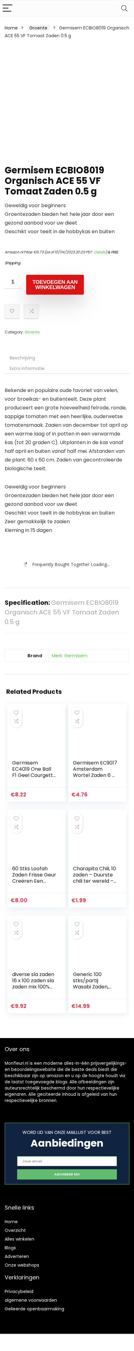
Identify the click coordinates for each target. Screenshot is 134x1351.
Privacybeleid (19, 1291)
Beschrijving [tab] (22, 358)
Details (99, 252)
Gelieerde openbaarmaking (34, 1309)
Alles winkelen (19, 1239)
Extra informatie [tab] (27, 368)
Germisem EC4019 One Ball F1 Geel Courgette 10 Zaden (34, 772)
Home (11, 28)
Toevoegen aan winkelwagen (55, 284)
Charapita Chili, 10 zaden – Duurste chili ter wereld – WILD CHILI (94, 878)
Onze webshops (22, 1265)
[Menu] (7, 8)
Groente (38, 28)
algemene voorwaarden (31, 1300)
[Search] (124, 8)
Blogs (10, 1248)
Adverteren (17, 1256)
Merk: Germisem (70, 656)
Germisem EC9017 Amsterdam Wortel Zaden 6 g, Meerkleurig (95, 772)
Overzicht (15, 1230)
